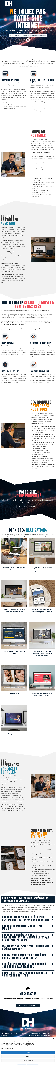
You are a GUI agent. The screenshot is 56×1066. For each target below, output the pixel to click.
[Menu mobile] (51, 4)
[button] (54, 1039)
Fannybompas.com (14, 734)
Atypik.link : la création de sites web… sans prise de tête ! (42, 694)
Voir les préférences (28, 1060)
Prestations (17, 35)
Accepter (28, 1052)
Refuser (28, 1056)
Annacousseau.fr (14, 694)
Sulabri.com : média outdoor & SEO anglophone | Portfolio (14, 568)
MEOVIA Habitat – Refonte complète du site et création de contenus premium (42, 653)
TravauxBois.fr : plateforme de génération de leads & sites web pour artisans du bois (42, 569)
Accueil (11, 35)
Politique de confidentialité (32, 1064)
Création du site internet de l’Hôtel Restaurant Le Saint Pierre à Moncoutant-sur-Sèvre (14, 611)
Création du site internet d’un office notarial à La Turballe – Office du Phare (42, 611)
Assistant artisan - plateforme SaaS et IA (14, 652)
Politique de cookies (22, 1064)
